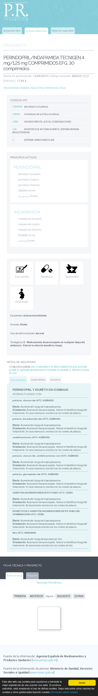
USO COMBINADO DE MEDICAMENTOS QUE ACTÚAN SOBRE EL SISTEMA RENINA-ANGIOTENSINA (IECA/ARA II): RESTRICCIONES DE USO (49, 370)
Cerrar (82, 682)
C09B (15, 122)
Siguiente (63, 596)
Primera (20, 596)
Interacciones (18, 380)
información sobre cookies (64, 692)
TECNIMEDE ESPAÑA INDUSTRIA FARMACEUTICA (34, 88)
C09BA (16, 114)
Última (78, 596)
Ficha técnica (14, 575)
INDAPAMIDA (27, 212)
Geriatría (55, 379)
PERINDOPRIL (27, 167)
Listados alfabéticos (36, 31)
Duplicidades (38, 379)
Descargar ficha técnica (49, 582)
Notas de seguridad (63, 30)
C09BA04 (17, 106)
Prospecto (32, 575)
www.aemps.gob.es (44, 660)
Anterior (36, 596)
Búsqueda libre (12, 30)
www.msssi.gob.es (42, 672)
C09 (14, 129)
